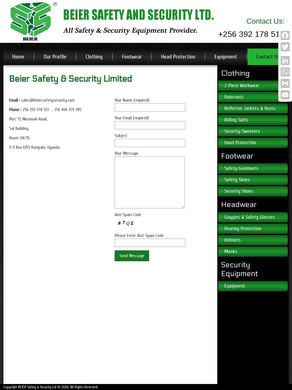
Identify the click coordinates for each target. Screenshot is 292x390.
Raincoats (234, 97)
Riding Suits (236, 120)
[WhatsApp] (285, 72)
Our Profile (55, 56)
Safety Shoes (237, 180)
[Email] (285, 94)
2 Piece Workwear (241, 86)
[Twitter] (285, 47)
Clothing (94, 56)
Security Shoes (238, 191)
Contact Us (268, 56)
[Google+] (285, 54)
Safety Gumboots (241, 168)
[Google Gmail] (285, 83)
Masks (230, 251)
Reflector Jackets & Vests (249, 108)
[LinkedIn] (285, 60)
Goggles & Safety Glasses (249, 217)
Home (18, 56)
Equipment (225, 56)
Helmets (232, 240)
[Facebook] (285, 35)
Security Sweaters (242, 131)
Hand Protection (240, 143)
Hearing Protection (242, 229)
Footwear (132, 56)
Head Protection (178, 56)
